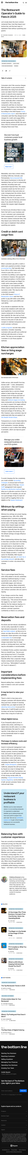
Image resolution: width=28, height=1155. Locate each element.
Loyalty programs (6, 327)
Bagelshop (10, 780)
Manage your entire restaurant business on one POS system (13, 441)
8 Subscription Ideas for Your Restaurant (11, 1000)
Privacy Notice (14, 1149)
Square (12, 951)
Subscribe (23, 1090)
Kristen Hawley (7, 1032)
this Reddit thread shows (9, 417)
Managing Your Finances (9, 1062)
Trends (16, 65)
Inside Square (5, 1072)
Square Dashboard (16, 500)
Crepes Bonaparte (10, 764)
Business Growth (6, 63)
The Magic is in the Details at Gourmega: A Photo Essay (17, 933)
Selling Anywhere (7, 1059)
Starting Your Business (8, 1053)
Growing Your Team (7, 1068)
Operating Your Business (9, 61)
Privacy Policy (12, 1094)
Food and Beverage (7, 65)
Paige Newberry (7, 1019)
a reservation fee (6, 638)
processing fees (6, 268)
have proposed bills (16, 178)
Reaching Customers (7, 995)
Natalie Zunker (7, 988)
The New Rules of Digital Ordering (12, 1029)
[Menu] (26, 3)
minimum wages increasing (16, 400)
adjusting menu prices (8, 707)
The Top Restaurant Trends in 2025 (13, 986)
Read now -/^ (8, 166)
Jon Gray (12, 920)
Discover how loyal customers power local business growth (13, 137)
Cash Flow (16, 63)
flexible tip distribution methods (11, 489)
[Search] (23, 3)
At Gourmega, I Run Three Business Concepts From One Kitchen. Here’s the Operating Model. (17, 915)
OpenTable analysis (9, 631)
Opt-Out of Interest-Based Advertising (14, 1151)
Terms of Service (22, 1149)
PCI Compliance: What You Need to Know (17, 948)
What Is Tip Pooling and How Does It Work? (13, 1015)
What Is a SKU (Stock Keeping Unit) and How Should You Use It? (16, 964)
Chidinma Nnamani (8, 35)
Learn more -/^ (9, 471)
